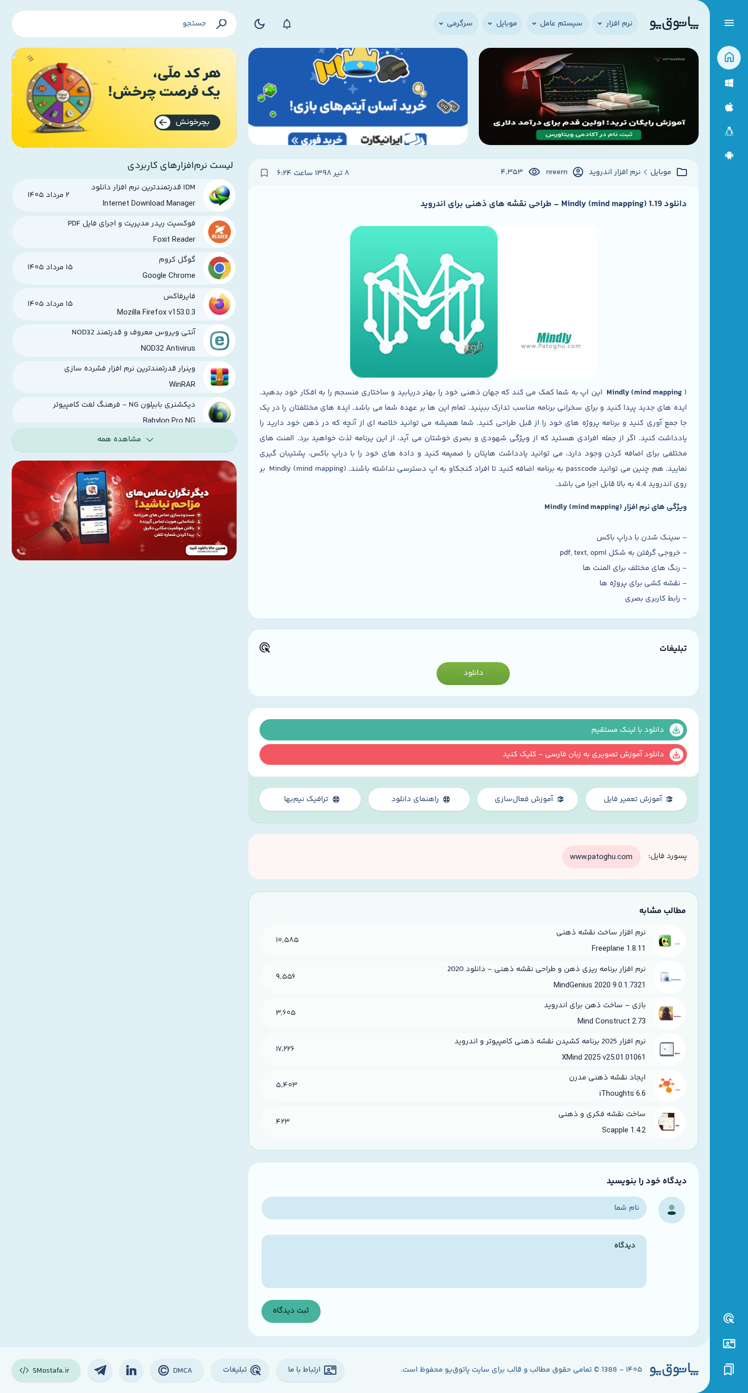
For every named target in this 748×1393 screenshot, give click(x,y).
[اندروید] (729, 155)
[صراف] (124, 98)
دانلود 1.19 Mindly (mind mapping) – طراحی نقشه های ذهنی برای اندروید (553, 204)
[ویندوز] (729, 83)
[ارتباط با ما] (729, 1343)
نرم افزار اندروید (615, 172)
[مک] (729, 107)
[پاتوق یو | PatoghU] (674, 24)
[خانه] (729, 58)
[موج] (588, 98)
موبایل (660, 172)
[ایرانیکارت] (358, 98)
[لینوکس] (729, 131)
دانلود (473, 673)
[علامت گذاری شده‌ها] (729, 1370)
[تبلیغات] (729, 1318)
